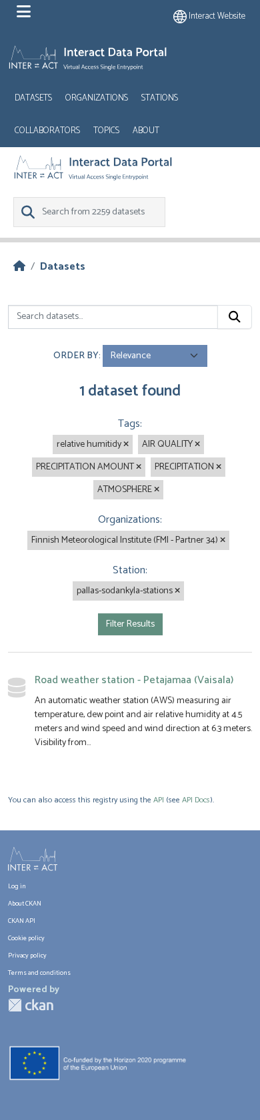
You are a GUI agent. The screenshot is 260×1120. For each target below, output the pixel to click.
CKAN (30, 1005)
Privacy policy (27, 955)
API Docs (196, 800)
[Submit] (234, 317)
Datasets (33, 98)
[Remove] (126, 445)
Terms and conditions (39, 973)
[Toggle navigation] (23, 12)
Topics (106, 131)
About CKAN (24, 903)
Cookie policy (26, 938)
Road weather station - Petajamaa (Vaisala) (134, 680)
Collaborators (47, 131)
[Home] (19, 267)
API (158, 800)
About (146, 131)
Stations (159, 98)
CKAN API (21, 921)
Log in (17, 886)
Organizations (96, 98)
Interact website (216, 16)
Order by (76, 356)
